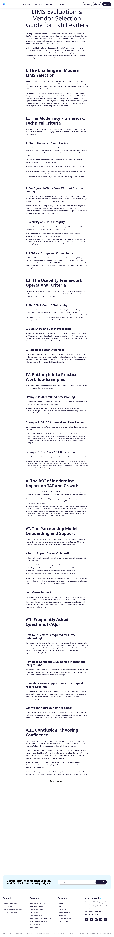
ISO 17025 (29, 933)
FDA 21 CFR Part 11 (59, 933)
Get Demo (40, 774)
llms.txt (71, 933)
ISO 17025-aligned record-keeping (68, 691)
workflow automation (33, 265)
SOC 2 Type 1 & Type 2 (43, 933)
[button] (27, 4)
